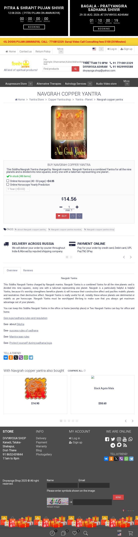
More (60, 49)
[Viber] (21, 357)
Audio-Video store (106, 83)
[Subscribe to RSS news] (125, 445)
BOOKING (34, 27)
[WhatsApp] (26, 357)
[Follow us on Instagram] (119, 439)
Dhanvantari (59, 61)
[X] (16, 357)
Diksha (20, 324)
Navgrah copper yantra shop (100, 229)
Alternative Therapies (49, 83)
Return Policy (43, 51)
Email (82, 480)
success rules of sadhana (24, 330)
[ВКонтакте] (6, 357)
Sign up (127, 49)
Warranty (41, 446)
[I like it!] (79, 216)
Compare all (75, 370)
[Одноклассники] (11, 357)
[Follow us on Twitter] (113, 439)
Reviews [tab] (28, 270)
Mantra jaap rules (19, 336)
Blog (39, 450)
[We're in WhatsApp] (130, 439)
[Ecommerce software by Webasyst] (129, 510)
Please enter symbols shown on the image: (71, 490)
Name (50, 480)
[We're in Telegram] (113, 445)
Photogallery (44, 454)
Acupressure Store (16, 83)
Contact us (26, 51)
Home (12, 51)
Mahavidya (77, 61)
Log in (113, 49)
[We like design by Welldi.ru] (123, 511)
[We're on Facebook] (107, 439)
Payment (41, 442)
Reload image (53, 507)
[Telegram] (31, 357)
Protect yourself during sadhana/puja (31, 342)
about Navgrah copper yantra (31, 229)
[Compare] (73, 216)
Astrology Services (75, 83)
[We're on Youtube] (125, 439)
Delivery (41, 438)
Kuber (69, 61)
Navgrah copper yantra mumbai (66, 229)
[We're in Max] (119, 445)
